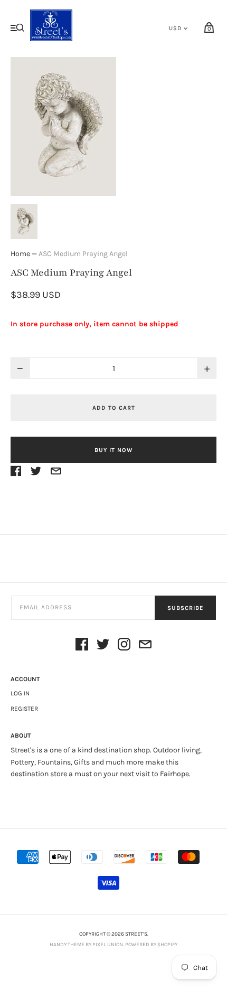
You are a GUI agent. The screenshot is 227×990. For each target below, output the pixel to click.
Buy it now (113, 450)
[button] (24, 221)
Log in (20, 693)
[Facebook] (81, 646)
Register (24, 708)
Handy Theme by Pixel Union (86, 944)
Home (20, 253)
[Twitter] (103, 646)
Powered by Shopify (151, 944)
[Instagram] (124, 646)
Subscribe (185, 608)
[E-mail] (145, 646)
